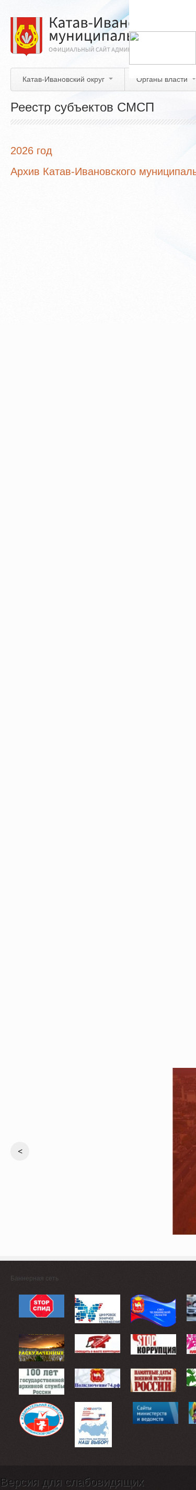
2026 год (31, 150)
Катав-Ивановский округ (63, 79)
